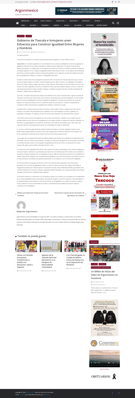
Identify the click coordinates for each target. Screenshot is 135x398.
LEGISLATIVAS (60, 21)
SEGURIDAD (44, 25)
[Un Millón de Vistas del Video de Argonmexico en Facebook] (104, 253)
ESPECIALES (85, 21)
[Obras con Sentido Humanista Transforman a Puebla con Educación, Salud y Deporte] (26, 242)
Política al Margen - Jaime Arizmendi (101, 267)
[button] (30, 21)
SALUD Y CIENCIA (45, 21)
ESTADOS (97, 21)
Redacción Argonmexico (39, 52)
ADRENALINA (25, 21)
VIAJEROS (56, 25)
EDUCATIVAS (73, 21)
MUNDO (66, 25)
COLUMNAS (77, 25)
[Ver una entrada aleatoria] (117, 23)
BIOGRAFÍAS (90, 25)
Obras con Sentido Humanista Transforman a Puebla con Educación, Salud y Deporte (25, 261)
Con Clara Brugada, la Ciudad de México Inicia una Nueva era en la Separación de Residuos (75, 260)
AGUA (36, 21)
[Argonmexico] (17, 23)
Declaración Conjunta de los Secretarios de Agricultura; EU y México (69, 194)
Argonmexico (26, 10)
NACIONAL (33, 25)
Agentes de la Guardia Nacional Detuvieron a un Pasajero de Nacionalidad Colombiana (49, 261)
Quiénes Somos (102, 25)
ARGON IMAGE (104, 369)
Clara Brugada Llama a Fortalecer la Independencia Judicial (54, 2)
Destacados (21, 36)
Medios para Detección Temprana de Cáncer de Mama (32, 194)
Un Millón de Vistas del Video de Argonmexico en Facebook (104, 275)
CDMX (23, 25)
